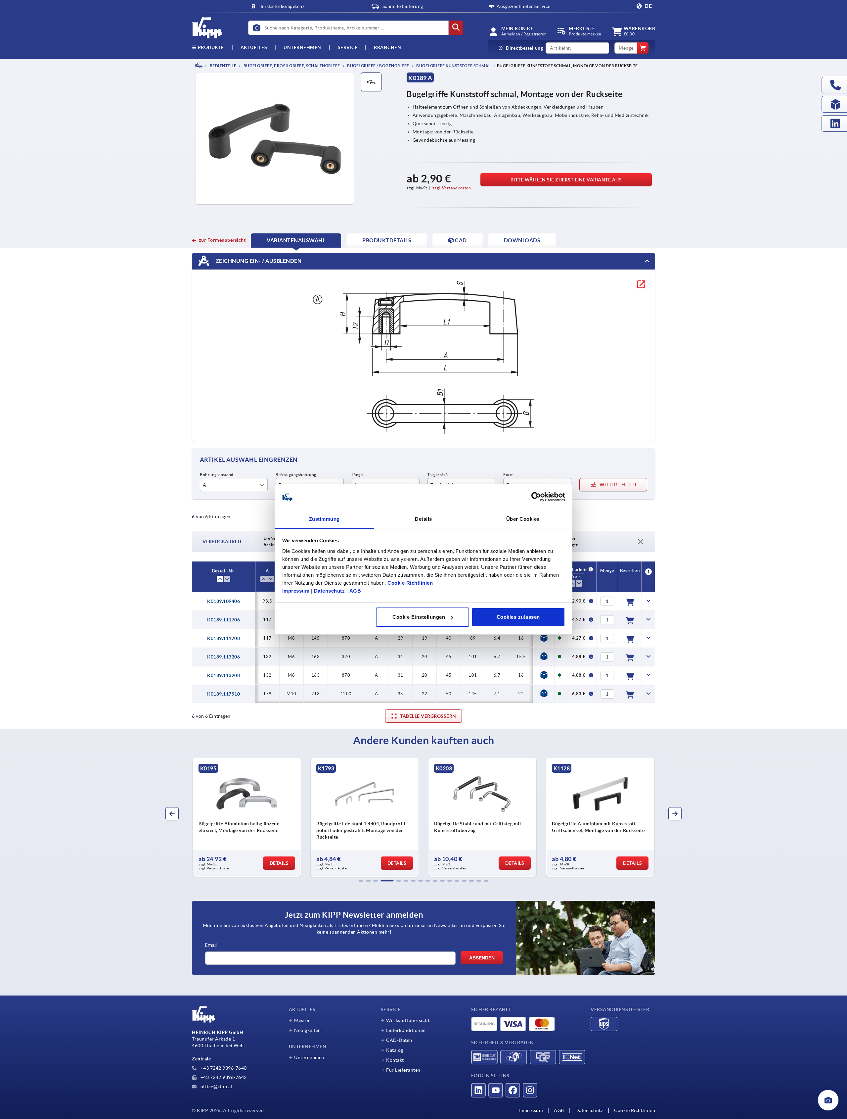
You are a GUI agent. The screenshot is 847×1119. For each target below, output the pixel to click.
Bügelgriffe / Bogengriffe (377, 66)
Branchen (387, 47)
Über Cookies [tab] (523, 519)
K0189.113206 (223, 656)
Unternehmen (302, 47)
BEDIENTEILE (222, 66)
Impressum (296, 591)
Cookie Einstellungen (418, 617)
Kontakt (395, 1060)
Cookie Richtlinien (410, 583)
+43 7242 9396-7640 (223, 1068)
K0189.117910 (223, 694)
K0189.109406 (223, 601)
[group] (247, 817)
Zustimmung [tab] (324, 519)
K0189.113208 (223, 675)
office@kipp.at (216, 1086)
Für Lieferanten (403, 1070)
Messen (302, 1020)
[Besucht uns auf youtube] (495, 1090)
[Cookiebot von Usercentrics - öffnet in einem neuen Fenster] (536, 497)
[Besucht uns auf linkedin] (478, 1090)
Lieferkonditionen (406, 1030)
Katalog (394, 1050)
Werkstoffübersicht (407, 1020)
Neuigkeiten (307, 1030)
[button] (361, 881)
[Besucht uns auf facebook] (513, 1090)
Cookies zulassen (518, 617)
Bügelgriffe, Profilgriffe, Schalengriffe (291, 66)
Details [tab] (423, 519)
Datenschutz (329, 591)
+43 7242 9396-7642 (223, 1077)
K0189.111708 (223, 638)
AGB (355, 591)
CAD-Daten (399, 1040)
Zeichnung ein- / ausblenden (257, 261)
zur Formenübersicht (222, 240)
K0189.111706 (223, 619)
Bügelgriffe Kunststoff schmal (453, 66)
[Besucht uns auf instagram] (530, 1090)
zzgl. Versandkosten (451, 188)
